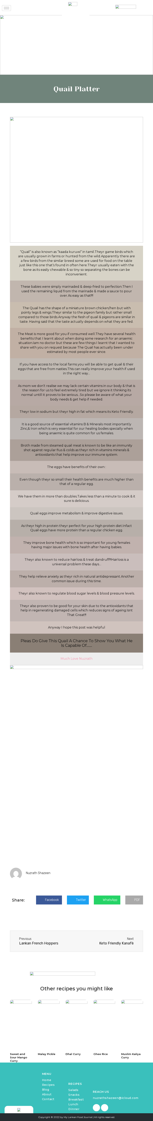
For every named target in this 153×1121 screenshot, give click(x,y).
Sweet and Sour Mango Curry (18, 1057)
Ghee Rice (100, 1054)
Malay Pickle (46, 1054)
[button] (49, 900)
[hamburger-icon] (6, 8)
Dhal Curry (73, 1054)
